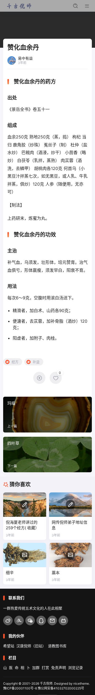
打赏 (45, 667)
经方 (15, 362)
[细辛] (24, 555)
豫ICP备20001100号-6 (20, 688)
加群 (36, 667)
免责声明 (58, 667)
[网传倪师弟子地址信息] (70, 504)
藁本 (56, 572)
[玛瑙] (47, 414)
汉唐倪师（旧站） (31, 646)
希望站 (8, 646)
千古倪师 (46, 683)
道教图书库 (57, 646)
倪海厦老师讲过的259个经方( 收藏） (22, 525)
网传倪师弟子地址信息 (69, 525)
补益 (36, 362)
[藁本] (70, 555)
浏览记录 (75, 667)
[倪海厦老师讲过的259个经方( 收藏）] (24, 504)
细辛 (10, 572)
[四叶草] (47, 454)
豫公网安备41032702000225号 (61, 688)
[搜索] (75, 6)
